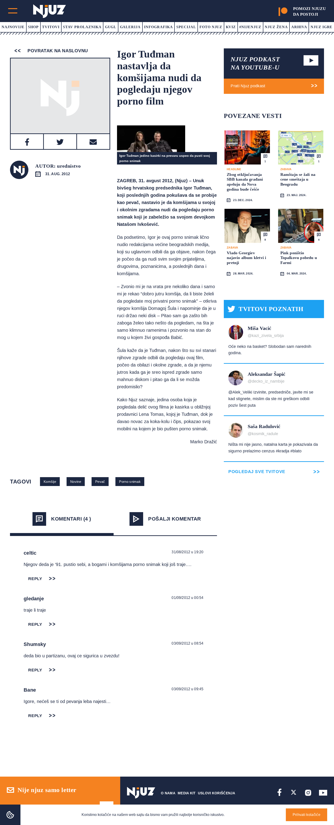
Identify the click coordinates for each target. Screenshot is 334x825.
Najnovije (13, 27)
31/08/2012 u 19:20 (187, 552)
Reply (35, 578)
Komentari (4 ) (71, 519)
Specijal (186, 27)
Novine (75, 482)
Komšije (50, 482)
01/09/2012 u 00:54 (187, 598)
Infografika (158, 27)
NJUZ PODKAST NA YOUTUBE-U (255, 63)
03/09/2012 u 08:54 (187, 643)
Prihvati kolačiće (306, 815)
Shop (33, 27)
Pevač (100, 482)
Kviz (231, 27)
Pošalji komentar (174, 519)
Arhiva (299, 27)
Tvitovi (51, 27)
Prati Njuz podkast (248, 86)
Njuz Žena (276, 27)
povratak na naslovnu (57, 50)
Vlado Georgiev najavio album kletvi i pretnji (246, 258)
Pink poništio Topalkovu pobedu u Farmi (298, 258)
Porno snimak (130, 482)
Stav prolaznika (82, 27)
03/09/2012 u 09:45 (187, 689)
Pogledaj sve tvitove (256, 471)
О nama (168, 793)
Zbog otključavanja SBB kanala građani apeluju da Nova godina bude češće (245, 182)
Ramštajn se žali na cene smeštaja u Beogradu (297, 179)
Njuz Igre (322, 27)
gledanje (34, 598)
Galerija (130, 27)
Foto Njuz (210, 27)
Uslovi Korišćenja (216, 793)
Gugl (111, 27)
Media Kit (187, 793)
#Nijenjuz (250, 27)
